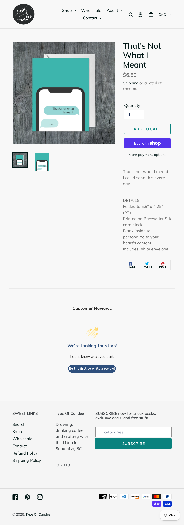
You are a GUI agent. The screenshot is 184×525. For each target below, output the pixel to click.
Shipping (130, 83)
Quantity (132, 105)
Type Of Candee (38, 514)
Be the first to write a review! (92, 368)
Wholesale (22, 438)
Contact (19, 445)
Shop (17, 431)
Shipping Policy (26, 460)
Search (19, 424)
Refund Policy (25, 453)
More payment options (147, 154)
